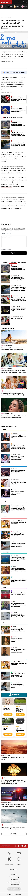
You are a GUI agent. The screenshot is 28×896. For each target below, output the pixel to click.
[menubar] (24, 2)
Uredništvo (14, 874)
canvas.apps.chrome (6, 186)
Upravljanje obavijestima (14, 888)
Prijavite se (14, 253)
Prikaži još (14, 833)
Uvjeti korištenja (14, 879)
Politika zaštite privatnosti (14, 882)
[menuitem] (24, 2)
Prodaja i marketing (14, 877)
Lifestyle (25, 6)
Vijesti (5, 6)
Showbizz (18, 6)
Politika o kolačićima (14, 884)
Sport (11, 6)
